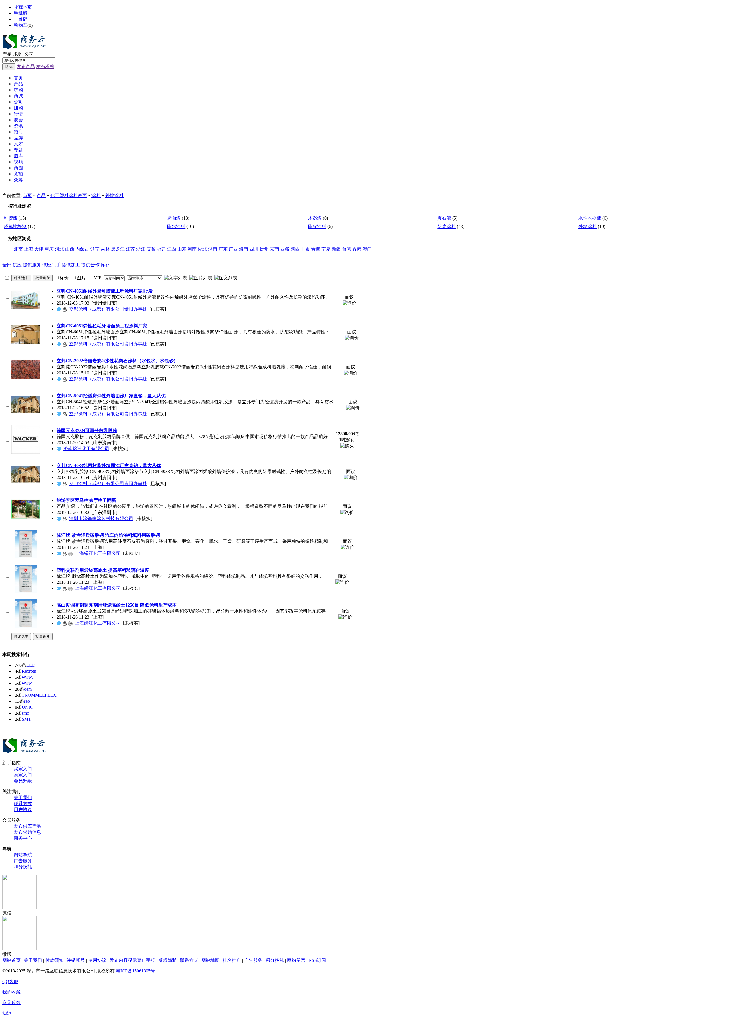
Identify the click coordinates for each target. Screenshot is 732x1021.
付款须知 (54, 960)
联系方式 (23, 803)
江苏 (130, 249)
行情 (18, 113)
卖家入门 (23, 774)
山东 (181, 249)
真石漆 (444, 218)
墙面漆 (174, 218)
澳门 (367, 249)
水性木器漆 (589, 218)
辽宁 (95, 249)
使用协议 (97, 960)
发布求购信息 (27, 832)
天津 (38, 249)
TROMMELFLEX (39, 695)
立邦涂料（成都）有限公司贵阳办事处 (108, 309)
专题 (18, 149)
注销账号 (76, 960)
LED (30, 665)
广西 (233, 249)
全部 (6, 264)
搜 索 (9, 67)
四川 (253, 249)
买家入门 (23, 768)
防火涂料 (317, 226)
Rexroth (29, 671)
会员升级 (23, 780)
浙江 (140, 249)
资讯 (18, 125)
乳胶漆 (10, 218)
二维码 (20, 19)
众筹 (18, 179)
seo (27, 701)
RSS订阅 (317, 960)
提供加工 (71, 264)
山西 (69, 249)
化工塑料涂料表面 (68, 195)
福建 (161, 249)
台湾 (346, 249)
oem (28, 689)
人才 (18, 143)
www (27, 683)
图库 (18, 155)
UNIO (27, 707)
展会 (18, 119)
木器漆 (315, 218)
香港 (356, 249)
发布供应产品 (27, 826)
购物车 (20, 25)
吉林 (105, 249)
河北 (59, 249)
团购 (18, 107)
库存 (105, 264)
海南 (243, 249)
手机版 (20, 13)
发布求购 (45, 66)
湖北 (202, 249)
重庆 (49, 249)
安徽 (151, 249)
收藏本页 (23, 7)
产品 (6, 54)
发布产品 (26, 66)
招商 (18, 131)
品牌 (18, 137)
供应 (17, 264)
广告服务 (23, 860)
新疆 (336, 249)
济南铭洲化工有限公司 (86, 448)
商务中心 (23, 838)
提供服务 (32, 264)
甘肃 (305, 249)
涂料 (96, 195)
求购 (18, 54)
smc (25, 713)
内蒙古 (82, 249)
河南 (192, 249)
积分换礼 (23, 866)
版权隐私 (167, 960)
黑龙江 (118, 249)
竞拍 (18, 173)
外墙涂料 (114, 195)
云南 (274, 249)
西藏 (284, 249)
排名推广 (232, 960)
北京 (18, 249)
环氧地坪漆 (15, 226)
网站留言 (296, 960)
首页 (18, 77)
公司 (29, 54)
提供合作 (90, 264)
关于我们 (23, 797)
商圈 (18, 167)
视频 (18, 161)
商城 (18, 95)
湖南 (212, 249)
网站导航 (23, 854)
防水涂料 (176, 226)
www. (27, 677)
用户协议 (23, 809)
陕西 (295, 249)
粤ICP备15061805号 (135, 970)
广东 (223, 249)
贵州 (264, 249)
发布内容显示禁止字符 (132, 960)
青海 (315, 249)
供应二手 (51, 264)
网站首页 (11, 960)
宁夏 (326, 249)
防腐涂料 (446, 226)
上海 (28, 249)
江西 (171, 249)
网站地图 (210, 960)
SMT (26, 719)
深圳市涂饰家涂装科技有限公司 (101, 518)
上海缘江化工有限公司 (98, 553)
